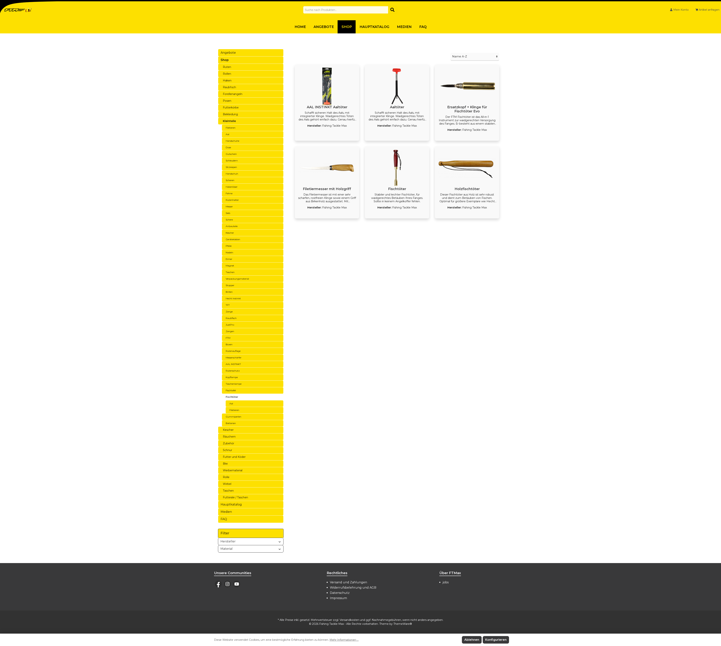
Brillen (229, 291)
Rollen (227, 73)
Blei (225, 463)
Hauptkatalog (231, 504)
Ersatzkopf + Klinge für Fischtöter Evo (467, 109)
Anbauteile (232, 226)
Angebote (228, 52)
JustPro (230, 324)
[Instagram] (227, 584)
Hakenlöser (232, 186)
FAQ (224, 519)
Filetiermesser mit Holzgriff (327, 189)
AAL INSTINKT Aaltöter (327, 107)
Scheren (230, 180)
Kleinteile (229, 121)
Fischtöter (232, 397)
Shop (225, 60)
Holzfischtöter (467, 189)
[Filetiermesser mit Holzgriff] (327, 168)
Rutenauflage (233, 351)
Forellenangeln (232, 94)
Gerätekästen (233, 239)
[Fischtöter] (397, 168)
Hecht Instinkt (233, 298)
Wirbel (227, 484)
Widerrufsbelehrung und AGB (353, 587)
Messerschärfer (233, 357)
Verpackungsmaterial (237, 278)
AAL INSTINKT (233, 364)
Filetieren (230, 127)
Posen (227, 100)
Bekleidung (230, 114)
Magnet (230, 265)
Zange (229, 311)
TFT (228, 305)
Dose (228, 147)
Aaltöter (397, 107)
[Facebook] (218, 584)
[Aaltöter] (397, 86)
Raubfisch (229, 87)
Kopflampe (232, 377)
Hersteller (228, 541)
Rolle (226, 477)
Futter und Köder (234, 457)
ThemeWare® (402, 624)
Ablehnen (471, 639)
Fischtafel (231, 390)
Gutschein (231, 154)
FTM (228, 337)
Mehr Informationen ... (344, 639)
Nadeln (229, 252)
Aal (227, 134)
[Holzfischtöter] (467, 168)
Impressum (338, 598)
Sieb (228, 213)
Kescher (230, 232)
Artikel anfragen (708, 9)
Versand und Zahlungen (348, 582)
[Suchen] (392, 10)
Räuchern (229, 436)
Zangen (230, 331)
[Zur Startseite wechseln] (18, 10)
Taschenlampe (233, 383)
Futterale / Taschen (235, 497)
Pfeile (229, 245)
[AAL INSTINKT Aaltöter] (327, 86)
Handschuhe (232, 140)
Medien (226, 512)
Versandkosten (349, 620)
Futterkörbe (231, 107)
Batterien (231, 423)
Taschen (230, 272)
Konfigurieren (496, 639)
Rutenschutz (233, 370)
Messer (229, 206)
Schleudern (232, 160)
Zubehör (228, 443)
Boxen (229, 344)
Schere (229, 219)
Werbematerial (232, 470)
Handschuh (232, 173)
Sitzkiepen (231, 167)
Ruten (227, 67)
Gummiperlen (233, 416)
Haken (227, 80)
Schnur (227, 450)
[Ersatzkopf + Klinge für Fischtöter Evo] (467, 86)
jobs (446, 582)
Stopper (230, 285)
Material (226, 548)
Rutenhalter (232, 200)
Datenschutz (340, 593)
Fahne (229, 193)
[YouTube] (236, 584)
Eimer (229, 259)
